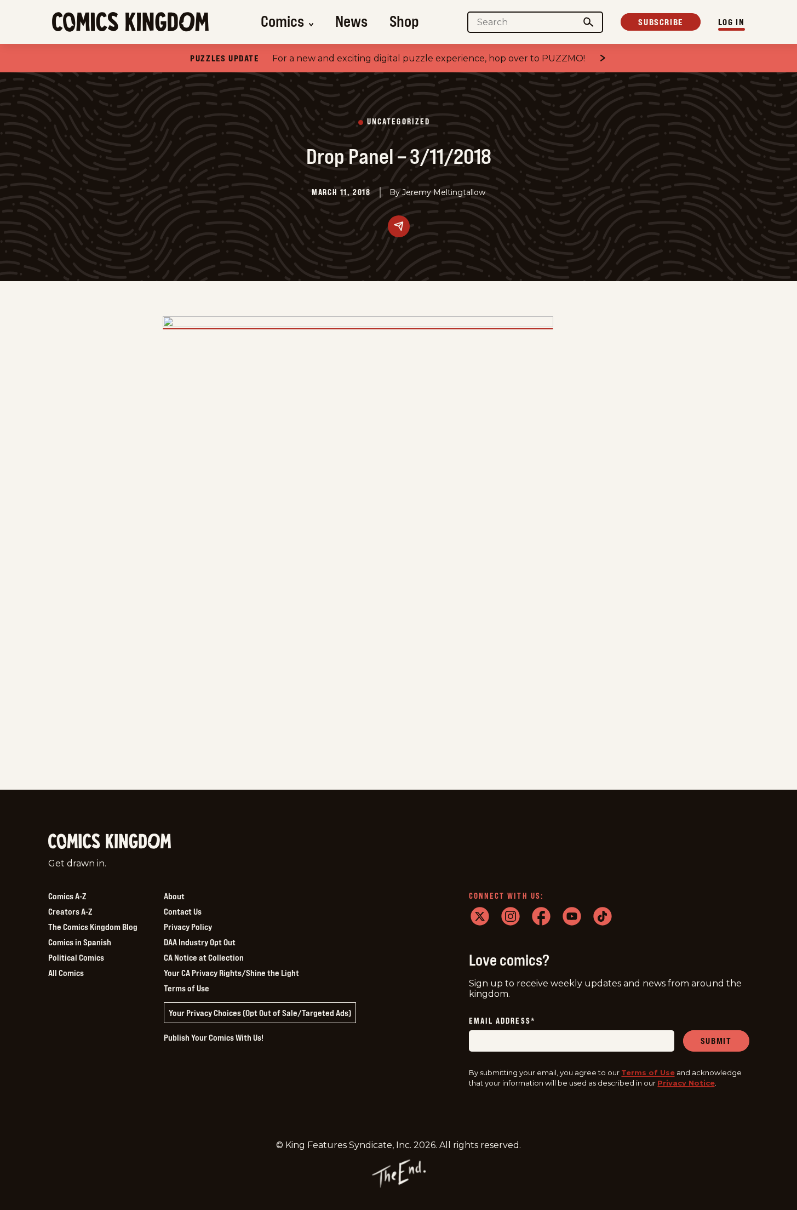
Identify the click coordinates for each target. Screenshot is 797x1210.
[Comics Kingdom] (109, 841)
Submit (716, 1040)
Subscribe (660, 21)
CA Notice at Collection (204, 957)
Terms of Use (186, 988)
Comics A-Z (67, 896)
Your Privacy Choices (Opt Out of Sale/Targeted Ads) (260, 1012)
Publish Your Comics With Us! (213, 1037)
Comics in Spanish (79, 942)
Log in (731, 21)
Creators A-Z (70, 911)
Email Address (502, 1021)
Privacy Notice (686, 1082)
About (174, 896)
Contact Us (183, 911)
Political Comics (76, 957)
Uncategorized (398, 122)
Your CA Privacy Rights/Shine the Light (231, 972)
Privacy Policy (188, 926)
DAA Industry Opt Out (200, 942)
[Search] (588, 22)
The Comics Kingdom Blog (92, 926)
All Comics (66, 972)
